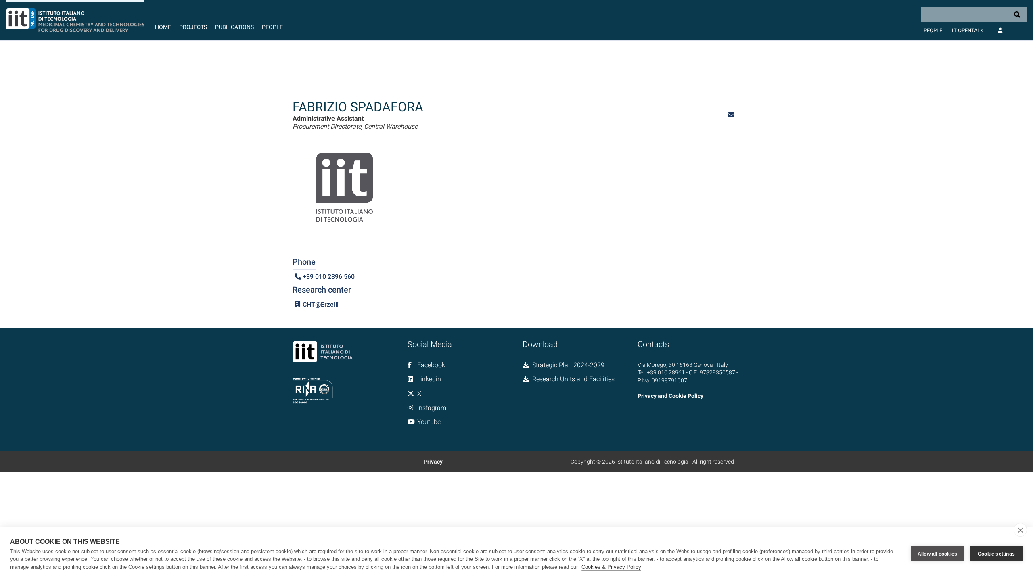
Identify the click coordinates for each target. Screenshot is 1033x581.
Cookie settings (996, 554)
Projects (193, 27)
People (272, 27)
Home (163, 27)
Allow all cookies (937, 554)
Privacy (433, 461)
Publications (234, 27)
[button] (731, 115)
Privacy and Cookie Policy (670, 396)
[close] (1020, 530)
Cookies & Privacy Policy (611, 567)
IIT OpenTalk (966, 30)
